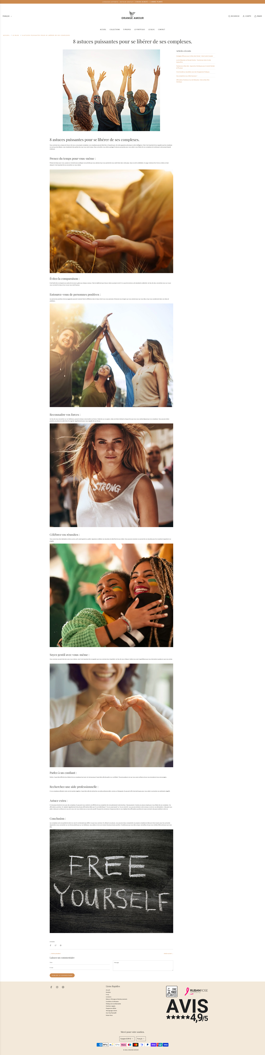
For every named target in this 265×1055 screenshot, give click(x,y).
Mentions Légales (110, 1006)
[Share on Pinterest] (60, 945)
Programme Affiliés (111, 1008)
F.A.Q (107, 994)
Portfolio (108, 992)
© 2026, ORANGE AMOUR (131, 1050)
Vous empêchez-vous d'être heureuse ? (186, 76)
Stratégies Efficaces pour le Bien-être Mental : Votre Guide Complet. (194, 56)
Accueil (108, 990)
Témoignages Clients (111, 1010)
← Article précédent (55, 953)
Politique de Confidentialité (113, 1004)
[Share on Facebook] (50, 945)
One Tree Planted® (111, 1013)
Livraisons (108, 997)
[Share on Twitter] (55, 945)
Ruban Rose (109, 1015)
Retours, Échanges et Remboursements (116, 999)
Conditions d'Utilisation (112, 1001)
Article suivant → (168, 953)
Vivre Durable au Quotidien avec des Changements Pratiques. (193, 72)
